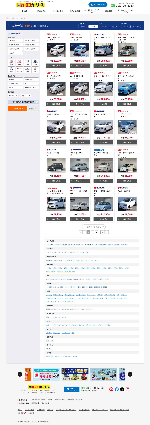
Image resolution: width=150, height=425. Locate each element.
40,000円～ (124, 244)
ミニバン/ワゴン (70, 260)
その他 (107, 325)
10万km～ (72, 271)
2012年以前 (50, 279)
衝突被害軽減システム (53, 309)
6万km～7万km (113, 268)
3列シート (124, 295)
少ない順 (136, 27)
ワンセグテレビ (69, 295)
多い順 (126, 27)
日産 (59, 252)
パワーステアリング (68, 301)
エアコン (100, 295)
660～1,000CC (58, 287)
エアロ (64, 317)
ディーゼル (56, 333)
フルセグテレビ (58, 295)
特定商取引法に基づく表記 (119, 410)
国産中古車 (35, 403)
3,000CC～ (104, 287)
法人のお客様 (29, 410)
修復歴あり (49, 356)
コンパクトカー (58, 260)
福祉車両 (71, 400)
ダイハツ (76, 252)
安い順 (93, 27)
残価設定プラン (60, 400)
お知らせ (50, 410)
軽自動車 (49, 260)
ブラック (62, 325)
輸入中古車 (45, 403)
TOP (7, 18)
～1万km (49, 268)
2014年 (63, 279)
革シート (49, 317)
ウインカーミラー (122, 298)
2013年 (57, 279)
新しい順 (114, 27)
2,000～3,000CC (94, 287)
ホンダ (54, 252)
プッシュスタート (70, 298)
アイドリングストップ (53, 301)
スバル (69, 252)
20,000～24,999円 (74, 244)
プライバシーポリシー (100, 410)
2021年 (106, 279)
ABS (82, 309)
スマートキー (91, 295)
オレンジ (81, 325)
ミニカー (79, 400)
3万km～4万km (80, 268)
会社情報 (21, 413)
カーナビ (49, 295)
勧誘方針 (32, 413)
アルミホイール (51, 298)
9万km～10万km (62, 271)
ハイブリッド (66, 333)
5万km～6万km (102, 268)
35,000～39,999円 (113, 244)
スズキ (82, 252)
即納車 (50, 400)
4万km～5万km (91, 268)
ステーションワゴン (92, 260)
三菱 (87, 252)
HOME (20, 410)
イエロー (74, 325)
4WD (52, 341)
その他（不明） (81, 295)
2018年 (88, 279)
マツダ (64, 252)
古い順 (104, 27)
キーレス (60, 298)
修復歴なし (58, 356)
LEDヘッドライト (109, 298)
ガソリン (49, 333)
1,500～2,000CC (82, 287)
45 (102, 232)
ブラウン (88, 325)
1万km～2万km (58, 268)
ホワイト (49, 325)
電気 (73, 333)
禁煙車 (75, 356)
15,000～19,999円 (61, 244)
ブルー (95, 325)
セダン (83, 260)
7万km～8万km (124, 268)
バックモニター (75, 309)
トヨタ (48, 252)
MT (50, 348)
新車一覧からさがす (38, 400)
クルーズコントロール (84, 298)
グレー (55, 325)
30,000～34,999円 (100, 244)
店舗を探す (41, 410)
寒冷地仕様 (65, 309)
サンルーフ (56, 317)
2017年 (82, 279)
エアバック (89, 309)
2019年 (94, 279)
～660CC (49, 287)
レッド (68, 325)
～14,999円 (50, 244)
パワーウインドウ (109, 295)
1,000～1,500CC (70, 287)
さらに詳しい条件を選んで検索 (23, 102)
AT (47, 348)
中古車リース (14, 18)
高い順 (83, 27)
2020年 (100, 279)
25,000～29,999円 (87, 244)
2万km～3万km (69, 268)
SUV (77, 260)
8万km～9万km (51, 271)
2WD (47, 341)
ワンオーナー (67, 356)
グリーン (101, 325)
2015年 (69, 279)
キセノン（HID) (98, 298)
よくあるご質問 (84, 410)
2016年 (75, 279)
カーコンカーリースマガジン (66, 410)
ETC (118, 295)
